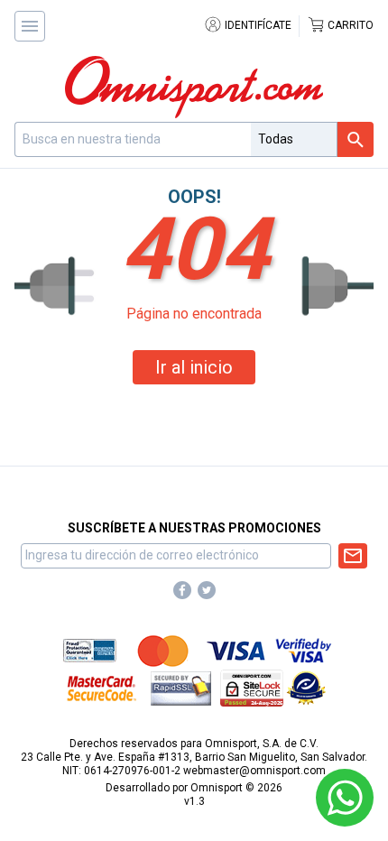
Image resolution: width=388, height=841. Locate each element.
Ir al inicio (194, 367)
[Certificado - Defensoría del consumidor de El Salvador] (306, 687)
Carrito (349, 25)
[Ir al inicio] (194, 87)
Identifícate (256, 25)
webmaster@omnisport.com (254, 770)
